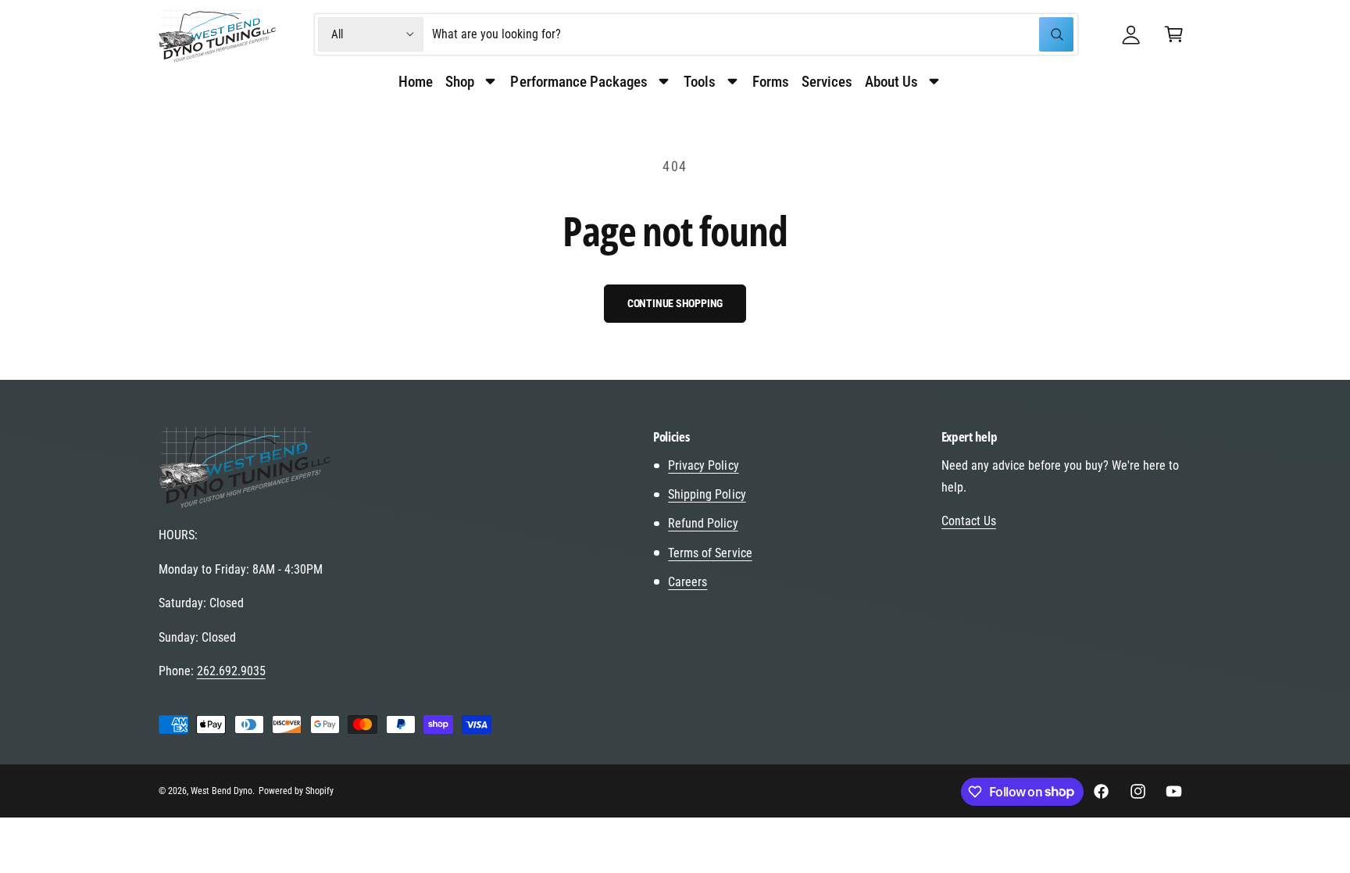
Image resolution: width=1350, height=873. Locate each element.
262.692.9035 (231, 671)
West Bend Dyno (221, 790)
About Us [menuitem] (891, 82)
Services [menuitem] (827, 82)
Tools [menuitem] (700, 82)
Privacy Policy (703, 465)
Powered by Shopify (296, 790)
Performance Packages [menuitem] (578, 82)
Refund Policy (703, 523)
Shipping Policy (706, 494)
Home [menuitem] (415, 82)
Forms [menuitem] (770, 82)
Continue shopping (675, 303)
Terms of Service (710, 553)
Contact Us (968, 520)
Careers (687, 581)
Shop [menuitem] (459, 82)
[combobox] (752, 34)
